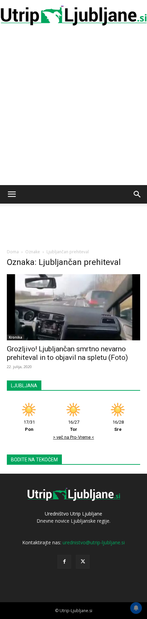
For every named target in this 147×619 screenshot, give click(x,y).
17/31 (29, 426)
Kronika (15, 337)
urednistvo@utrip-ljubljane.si (94, 542)
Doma (13, 252)
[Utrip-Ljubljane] (73, 15)
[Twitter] (83, 562)
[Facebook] (64, 562)
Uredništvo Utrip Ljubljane (73, 513)
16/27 (73, 426)
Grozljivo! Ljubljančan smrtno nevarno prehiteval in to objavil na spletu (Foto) (67, 353)
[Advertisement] (73, 108)
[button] (12, 194)
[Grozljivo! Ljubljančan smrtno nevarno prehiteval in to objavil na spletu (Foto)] (73, 307)
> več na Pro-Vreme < (73, 437)
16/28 (118, 426)
